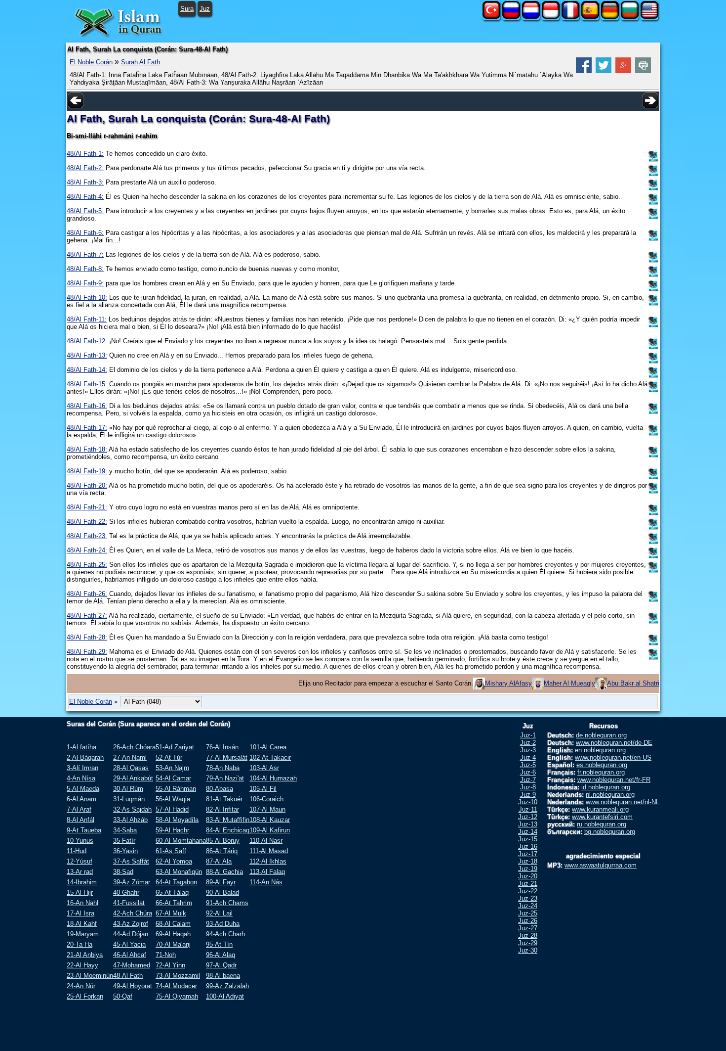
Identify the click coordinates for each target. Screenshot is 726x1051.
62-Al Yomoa (174, 861)
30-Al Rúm (128, 788)
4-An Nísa (81, 778)
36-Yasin (125, 851)
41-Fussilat (129, 903)
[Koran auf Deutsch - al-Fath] (610, 16)
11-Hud (76, 851)
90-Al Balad (222, 892)
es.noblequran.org (601, 765)
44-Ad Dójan (130, 934)
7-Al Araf (79, 809)
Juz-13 (527, 824)
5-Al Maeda (83, 788)
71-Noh (166, 955)
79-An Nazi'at (225, 778)
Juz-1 (528, 735)
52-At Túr (169, 757)
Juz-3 (528, 750)
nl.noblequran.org (610, 794)
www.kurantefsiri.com (602, 817)
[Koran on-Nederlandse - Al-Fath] (531, 16)
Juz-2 (528, 742)
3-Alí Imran (82, 768)
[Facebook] (584, 71)
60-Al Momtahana (181, 840)
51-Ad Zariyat (175, 747)
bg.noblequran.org (609, 831)
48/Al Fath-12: (87, 341)
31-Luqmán (129, 799)
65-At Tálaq (172, 892)
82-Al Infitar (222, 809)
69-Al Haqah (173, 934)
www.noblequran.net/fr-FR (613, 779)
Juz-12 (527, 817)
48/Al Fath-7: (85, 254)
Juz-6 (528, 772)
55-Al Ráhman (176, 788)
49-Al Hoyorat (132, 986)
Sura (187, 8)
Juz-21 (527, 883)
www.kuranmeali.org (600, 809)
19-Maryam (83, 934)
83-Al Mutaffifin (227, 819)
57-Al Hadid (172, 809)
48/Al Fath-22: (87, 521)
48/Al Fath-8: (85, 269)
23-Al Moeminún (90, 975)
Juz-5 (528, 765)
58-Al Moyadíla (177, 819)
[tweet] (603, 71)
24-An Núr (81, 986)
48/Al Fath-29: (87, 651)
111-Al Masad (268, 851)
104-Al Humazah (273, 778)
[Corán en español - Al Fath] (590, 16)
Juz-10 (527, 802)
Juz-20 (527, 876)
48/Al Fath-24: (87, 550)
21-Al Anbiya (85, 955)
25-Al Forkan (85, 996)
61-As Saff (171, 851)
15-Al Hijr (80, 892)
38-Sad (123, 871)
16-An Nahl (82, 903)
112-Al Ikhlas (267, 861)
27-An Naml (130, 757)
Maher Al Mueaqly (569, 683)
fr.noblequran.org (601, 772)
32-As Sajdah (132, 809)
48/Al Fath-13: (87, 355)
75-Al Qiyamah (177, 996)
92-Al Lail (219, 913)
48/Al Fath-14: (87, 369)
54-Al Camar (173, 778)
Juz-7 (528, 779)
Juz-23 (527, 898)
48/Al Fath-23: (87, 536)
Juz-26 (527, 920)
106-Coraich (266, 799)
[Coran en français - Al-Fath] (570, 16)
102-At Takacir (270, 757)
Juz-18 (527, 861)
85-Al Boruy (223, 840)
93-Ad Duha (223, 923)
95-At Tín (219, 944)
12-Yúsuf (79, 861)
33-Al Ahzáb (130, 819)
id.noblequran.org (605, 787)
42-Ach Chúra (132, 913)
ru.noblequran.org (601, 824)
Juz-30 (527, 950)
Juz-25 (527, 913)
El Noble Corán (91, 62)
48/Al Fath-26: (87, 593)
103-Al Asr (264, 768)
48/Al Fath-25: (87, 564)
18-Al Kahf (82, 923)
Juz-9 (528, 794)
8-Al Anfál (80, 819)
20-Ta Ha (79, 944)
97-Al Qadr (221, 965)
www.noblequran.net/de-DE (614, 742)
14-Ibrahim (82, 882)
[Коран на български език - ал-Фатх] (630, 16)
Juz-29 (527, 943)
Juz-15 (527, 839)
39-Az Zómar (131, 882)
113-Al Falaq (267, 871)
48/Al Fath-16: (87, 406)
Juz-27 (527, 928)
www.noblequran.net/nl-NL (622, 802)
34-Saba (125, 830)
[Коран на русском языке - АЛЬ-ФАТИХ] (511, 16)
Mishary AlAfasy (508, 683)
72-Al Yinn (170, 965)
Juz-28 (527, 935)
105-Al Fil (263, 788)
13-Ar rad (80, 871)
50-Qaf (122, 996)
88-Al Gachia (224, 871)
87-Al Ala (219, 861)
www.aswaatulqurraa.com (601, 865)
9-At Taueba (84, 830)
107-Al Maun (267, 809)
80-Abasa (219, 788)
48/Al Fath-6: (85, 232)
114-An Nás (265, 882)
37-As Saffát (131, 861)
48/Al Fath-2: (85, 168)
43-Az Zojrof (130, 923)
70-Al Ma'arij (173, 944)
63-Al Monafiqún (179, 871)
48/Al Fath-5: (85, 211)
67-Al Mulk (171, 913)
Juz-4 (528, 757)
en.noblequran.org (600, 750)
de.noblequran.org (601, 735)
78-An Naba (223, 768)
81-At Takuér (224, 799)
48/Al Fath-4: (85, 196)
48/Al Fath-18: (87, 449)
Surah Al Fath (140, 62)
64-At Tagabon (176, 882)
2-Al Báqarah (85, 757)
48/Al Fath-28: (87, 637)
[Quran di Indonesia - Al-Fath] (551, 16)
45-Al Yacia (129, 944)
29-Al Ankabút (133, 778)
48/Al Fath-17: (87, 427)
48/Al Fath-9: (85, 283)
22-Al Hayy (82, 965)
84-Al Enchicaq (227, 830)
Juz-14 (527, 831)
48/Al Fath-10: (87, 297)
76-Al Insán (222, 747)
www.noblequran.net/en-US (613, 757)
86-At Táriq (222, 851)
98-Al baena (223, 975)
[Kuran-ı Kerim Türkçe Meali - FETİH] (491, 16)
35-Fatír (124, 840)
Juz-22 (527, 891)
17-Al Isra (80, 913)
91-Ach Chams (227, 903)
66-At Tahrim (174, 903)
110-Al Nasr (265, 840)
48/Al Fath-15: (87, 384)
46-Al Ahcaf (129, 955)
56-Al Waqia (173, 799)
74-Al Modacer (176, 986)
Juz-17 (527, 854)
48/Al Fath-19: (87, 471)
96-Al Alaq (220, 955)
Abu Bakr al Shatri (633, 683)
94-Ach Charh (225, 934)
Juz (205, 8)
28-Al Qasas (131, 768)
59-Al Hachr (172, 830)
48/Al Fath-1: (85, 153)
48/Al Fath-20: (87, 485)
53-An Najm (172, 768)
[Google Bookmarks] (623, 71)
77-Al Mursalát (226, 757)
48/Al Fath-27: (87, 615)
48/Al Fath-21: (87, 507)
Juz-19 (527, 868)
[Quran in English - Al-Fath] (649, 16)
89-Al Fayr (221, 882)
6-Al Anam (81, 799)
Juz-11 (528, 809)
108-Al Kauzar (269, 819)
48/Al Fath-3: (85, 182)
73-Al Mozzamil (178, 975)
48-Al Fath (128, 975)
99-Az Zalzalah (227, 986)
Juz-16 (527, 846)
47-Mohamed (131, 965)
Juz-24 (527, 906)
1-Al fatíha (81, 747)
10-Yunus (80, 840)
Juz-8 (528, 787)
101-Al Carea (267, 747)
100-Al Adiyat (225, 996)
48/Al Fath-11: (87, 319)
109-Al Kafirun (269, 830)
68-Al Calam (173, 923)
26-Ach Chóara (134, 747)
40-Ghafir (126, 892)
